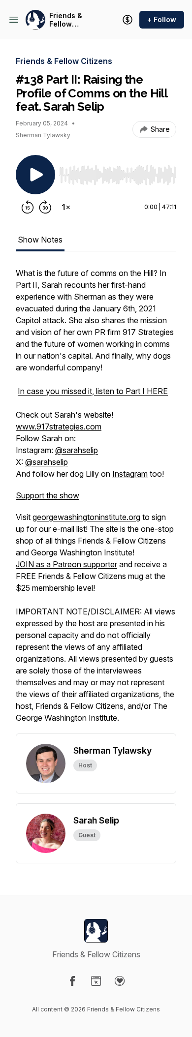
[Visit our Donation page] (120, 981)
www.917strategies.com (58, 426)
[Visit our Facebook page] (72, 981)
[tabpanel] (96, 500)
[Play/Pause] (35, 174)
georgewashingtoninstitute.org (86, 517)
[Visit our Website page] (96, 981)
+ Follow (161, 19)
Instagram (130, 474)
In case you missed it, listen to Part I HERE (93, 391)
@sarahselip (76, 450)
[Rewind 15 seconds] (27, 207)
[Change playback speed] (66, 207)
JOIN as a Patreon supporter (66, 564)
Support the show (47, 495)
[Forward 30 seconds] (45, 207)
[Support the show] (127, 20)
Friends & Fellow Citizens (65, 20)
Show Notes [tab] (40, 239)
